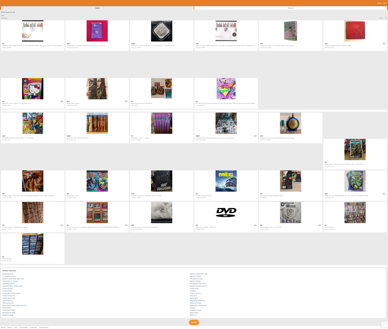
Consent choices (43, 327)
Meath (265, 197)
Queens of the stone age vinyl (13, 279)
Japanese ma (7, 300)
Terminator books (9, 310)
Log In (385, 3)
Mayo (136, 105)
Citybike (193, 291)
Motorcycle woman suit (198, 305)
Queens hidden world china (12, 286)
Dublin (9, 47)
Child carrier (194, 288)
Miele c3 (193, 315)
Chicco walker (8, 288)
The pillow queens (9, 276)
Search (97, 8)
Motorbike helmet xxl (197, 300)
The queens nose (196, 279)
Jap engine (194, 298)
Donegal (9, 260)
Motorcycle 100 (8, 303)
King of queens (8, 274)
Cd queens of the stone (198, 283)
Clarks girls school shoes (12, 293)
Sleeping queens (9, 283)
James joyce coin (9, 298)
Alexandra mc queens (10, 281)
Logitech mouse (195, 310)
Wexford (268, 140)
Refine (381, 18)
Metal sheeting (8, 315)
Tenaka (192, 308)
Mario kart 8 (194, 313)
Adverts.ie (9, 3)
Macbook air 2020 (9, 313)
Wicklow (332, 229)
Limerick (138, 47)
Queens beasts (195, 281)
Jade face (193, 296)
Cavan (74, 197)
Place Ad (290, 8)
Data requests (23, 327)
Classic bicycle (195, 293)
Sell (195, 322)
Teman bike (7, 308)
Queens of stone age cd (198, 286)
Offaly (332, 166)
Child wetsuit (7, 291)
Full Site (3, 327)
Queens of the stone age (198, 274)
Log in (16, 327)
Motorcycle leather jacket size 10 (14, 305)
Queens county (195, 276)
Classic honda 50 (9, 296)
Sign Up (379, 3)
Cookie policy (33, 327)
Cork (9, 140)
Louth (332, 197)
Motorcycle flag (195, 303)
